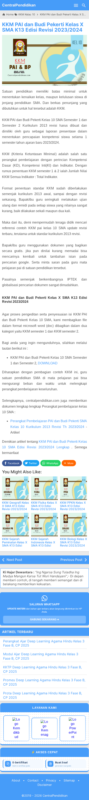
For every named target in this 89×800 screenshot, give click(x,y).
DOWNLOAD (48, 363)
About (16, 780)
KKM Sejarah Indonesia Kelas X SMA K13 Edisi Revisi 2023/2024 (43, 543)
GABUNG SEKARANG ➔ (44, 619)
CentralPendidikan (19, 5)
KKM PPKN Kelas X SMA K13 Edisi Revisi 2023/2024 (73, 506)
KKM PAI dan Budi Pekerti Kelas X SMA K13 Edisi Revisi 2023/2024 (42, 27)
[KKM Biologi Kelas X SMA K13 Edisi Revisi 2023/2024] (73, 524)
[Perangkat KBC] (44, 728)
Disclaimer (44, 784)
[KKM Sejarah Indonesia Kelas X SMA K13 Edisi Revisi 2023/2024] (44, 524)
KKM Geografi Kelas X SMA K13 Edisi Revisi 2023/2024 (15, 506)
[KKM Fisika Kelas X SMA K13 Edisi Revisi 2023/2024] (44, 488)
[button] (69, 463)
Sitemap (69, 780)
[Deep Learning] (16, 728)
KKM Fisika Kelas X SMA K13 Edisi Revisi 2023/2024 (44, 506)
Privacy (51, 780)
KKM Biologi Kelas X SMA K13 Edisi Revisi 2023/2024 (73, 542)
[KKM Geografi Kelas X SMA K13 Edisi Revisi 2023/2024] (15, 488)
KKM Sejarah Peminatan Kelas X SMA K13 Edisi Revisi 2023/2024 (14, 543)
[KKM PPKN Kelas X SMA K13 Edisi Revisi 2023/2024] (73, 488)
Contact (33, 780)
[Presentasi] (73, 728)
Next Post (14, 560)
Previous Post (71, 560)
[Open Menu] (76, 5)
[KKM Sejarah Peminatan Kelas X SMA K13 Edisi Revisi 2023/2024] (15, 524)
